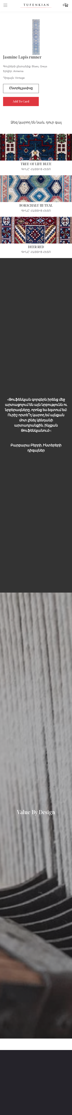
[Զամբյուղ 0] (66, 4)
